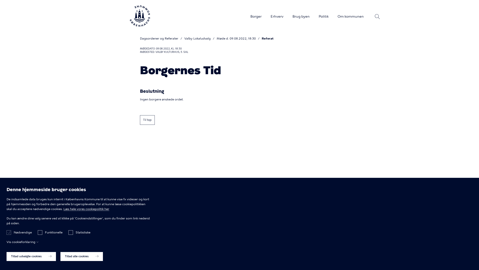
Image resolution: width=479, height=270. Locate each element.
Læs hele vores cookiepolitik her (86, 209)
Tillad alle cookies (77, 256)
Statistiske (83, 232)
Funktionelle (53, 232)
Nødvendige (23, 232)
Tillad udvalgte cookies (26, 256)
